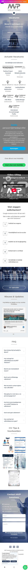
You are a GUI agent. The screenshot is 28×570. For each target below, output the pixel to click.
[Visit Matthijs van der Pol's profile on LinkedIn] (5, 327)
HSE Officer (8, 99)
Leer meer (4, 559)
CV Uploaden (14, 287)
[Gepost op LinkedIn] (23, 327)
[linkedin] (18, 547)
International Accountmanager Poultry (14, 112)
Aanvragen (14, 148)
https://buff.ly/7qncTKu (9, 311)
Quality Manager (20, 99)
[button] (2, 320)
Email (4, 520)
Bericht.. (5, 524)
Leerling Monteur (20, 87)
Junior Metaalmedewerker (20, 73)
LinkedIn (13, 302)
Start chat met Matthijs (14, 165)
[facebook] (10, 547)
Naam (5, 516)
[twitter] (14, 547)
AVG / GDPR (15, 534)
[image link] (14, 7)
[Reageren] (7, 330)
